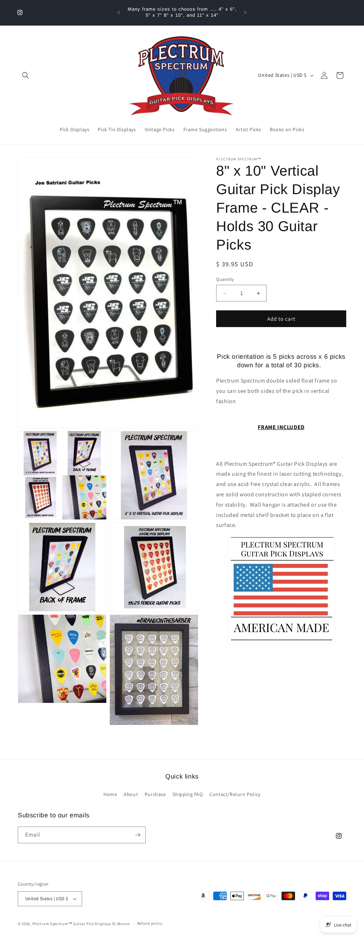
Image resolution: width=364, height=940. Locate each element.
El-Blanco (121, 923)
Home (110, 794)
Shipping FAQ (187, 794)
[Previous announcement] (119, 12)
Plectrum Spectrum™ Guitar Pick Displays (71, 923)
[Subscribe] (137, 835)
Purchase (155, 794)
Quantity (225, 279)
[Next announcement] (245, 12)
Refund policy (149, 923)
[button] (25, 75)
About (131, 794)
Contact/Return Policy (235, 794)
